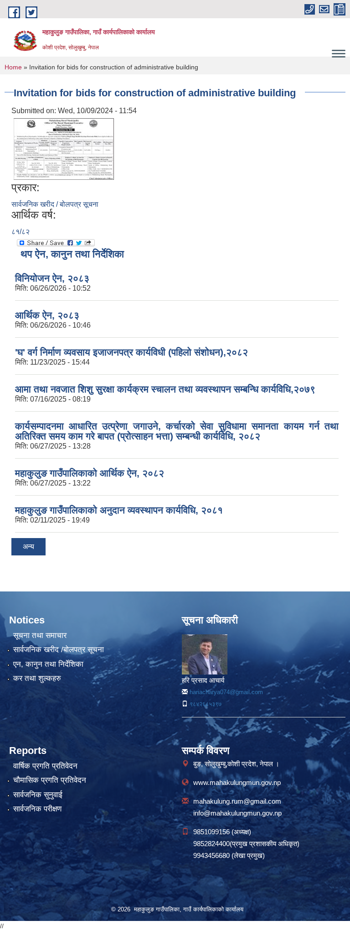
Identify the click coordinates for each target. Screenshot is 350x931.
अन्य (28, 546)
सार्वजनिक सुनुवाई (37, 794)
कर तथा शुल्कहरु (37, 678)
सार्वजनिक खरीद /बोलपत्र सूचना (58, 649)
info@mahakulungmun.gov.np (237, 813)
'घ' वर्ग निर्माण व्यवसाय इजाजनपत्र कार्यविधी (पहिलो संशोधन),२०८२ (131, 352)
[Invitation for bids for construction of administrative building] (64, 148)
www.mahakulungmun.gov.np (237, 782)
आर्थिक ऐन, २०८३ (47, 315)
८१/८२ (20, 231)
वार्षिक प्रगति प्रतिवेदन (45, 766)
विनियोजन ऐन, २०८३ (52, 278)
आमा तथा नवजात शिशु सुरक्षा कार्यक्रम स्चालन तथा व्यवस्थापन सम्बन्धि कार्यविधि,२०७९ (165, 389)
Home (13, 67)
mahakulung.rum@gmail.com (237, 801)
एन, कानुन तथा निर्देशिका (48, 664)
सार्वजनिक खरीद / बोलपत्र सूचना (54, 204)
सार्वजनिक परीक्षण (37, 809)
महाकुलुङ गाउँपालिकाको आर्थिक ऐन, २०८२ (89, 473)
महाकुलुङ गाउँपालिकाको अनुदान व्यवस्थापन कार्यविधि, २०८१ (119, 510)
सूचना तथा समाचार (40, 635)
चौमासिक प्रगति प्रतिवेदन (49, 780)
